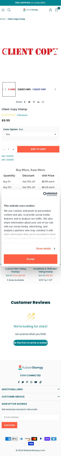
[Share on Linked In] (38, 102)
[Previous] (5, 51)
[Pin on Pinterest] (34, 102)
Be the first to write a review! (30, 342)
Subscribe (9, 425)
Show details (43, 248)
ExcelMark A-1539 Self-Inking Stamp (45, 270)
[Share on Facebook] (25, 102)
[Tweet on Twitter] (29, 102)
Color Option (13, 129)
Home (2, 19)
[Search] (9, 9)
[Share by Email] (43, 102)
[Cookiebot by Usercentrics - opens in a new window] (43, 194)
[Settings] (51, 10)
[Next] (55, 51)
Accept (30, 259)
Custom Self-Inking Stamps (15, 270)
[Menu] (3, 9)
